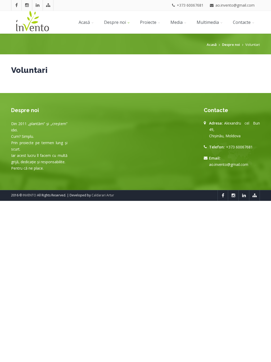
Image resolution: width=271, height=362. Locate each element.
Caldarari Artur (103, 195)
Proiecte (148, 22)
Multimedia (208, 22)
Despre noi (115, 22)
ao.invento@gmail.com (228, 164)
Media (177, 22)
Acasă (85, 22)
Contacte (242, 22)
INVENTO (29, 195)
